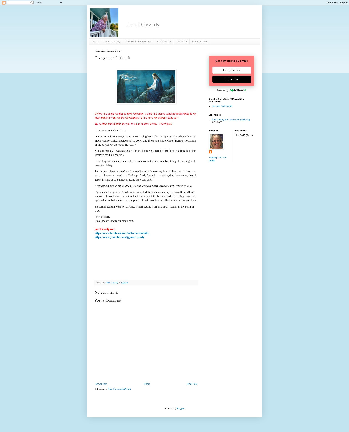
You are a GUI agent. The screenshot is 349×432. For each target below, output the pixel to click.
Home (95, 41)
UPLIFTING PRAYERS (138, 41)
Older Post (192, 384)
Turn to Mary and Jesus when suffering (231, 119)
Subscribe (232, 79)
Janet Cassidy (112, 41)
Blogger (180, 408)
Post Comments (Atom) (119, 389)
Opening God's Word (222, 106)
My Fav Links (200, 41)
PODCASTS (164, 41)
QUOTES (181, 41)
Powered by (223, 90)
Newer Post (101, 384)
